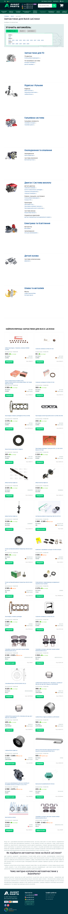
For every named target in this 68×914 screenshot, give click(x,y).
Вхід (62, 1)
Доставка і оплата (47, 1)
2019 (42, 40)
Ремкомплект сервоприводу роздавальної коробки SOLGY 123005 (47, 583)
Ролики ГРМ (28, 200)
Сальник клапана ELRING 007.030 (44, 348)
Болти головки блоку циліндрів (33, 189)
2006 (17, 43)
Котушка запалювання (30, 233)
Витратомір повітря (30, 212)
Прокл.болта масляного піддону (14, 449)
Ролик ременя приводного (32, 58)
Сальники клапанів (29, 187)
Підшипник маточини (30, 92)
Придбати (9, 362)
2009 (28, 43)
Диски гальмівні (29, 64)
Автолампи (27, 228)
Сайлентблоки (28, 94)
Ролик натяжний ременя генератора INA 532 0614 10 (18, 549)
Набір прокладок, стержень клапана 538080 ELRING (17, 348)
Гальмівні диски (29, 125)
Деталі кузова (31, 256)
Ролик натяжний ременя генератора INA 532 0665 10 (18, 583)
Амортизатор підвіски (11, 482)
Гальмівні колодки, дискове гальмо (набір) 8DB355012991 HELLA (47, 817)
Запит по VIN (29, 904)
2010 (9, 40)
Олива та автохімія (34, 288)
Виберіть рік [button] (11, 31)
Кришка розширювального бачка (44, 784)
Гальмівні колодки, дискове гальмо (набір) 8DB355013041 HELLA (17, 650)
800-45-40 (28, 4)
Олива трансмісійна (30, 293)
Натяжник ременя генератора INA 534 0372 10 (48, 516)
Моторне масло (28, 295)
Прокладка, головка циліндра (13, 616)
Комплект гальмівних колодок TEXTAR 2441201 (48, 549)
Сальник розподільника (31, 191)
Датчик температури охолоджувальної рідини (37, 217)
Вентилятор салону (10, 817)
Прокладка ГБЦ (28, 204)
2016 (31, 40)
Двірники (27, 261)
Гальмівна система (34, 118)
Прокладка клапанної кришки (33, 206)
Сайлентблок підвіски (11, 750)
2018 (38, 40)
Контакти (55, 1)
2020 (9, 36)
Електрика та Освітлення (37, 223)
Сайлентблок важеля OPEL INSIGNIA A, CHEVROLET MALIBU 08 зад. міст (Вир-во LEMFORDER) (48, 683)
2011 (13, 40)
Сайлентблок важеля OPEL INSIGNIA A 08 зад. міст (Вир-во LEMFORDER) (18, 716)
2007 (20, 43)
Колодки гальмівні (29, 62)
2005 (13, 43)
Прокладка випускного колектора (34, 208)
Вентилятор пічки (29, 160)
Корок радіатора (29, 155)
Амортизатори (28, 90)
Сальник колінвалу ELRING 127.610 (44, 382)
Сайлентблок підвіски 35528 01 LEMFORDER (47, 717)
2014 (24, 40)
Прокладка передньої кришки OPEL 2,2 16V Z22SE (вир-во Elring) (49, 449)
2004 (9, 43)
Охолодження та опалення (38, 150)
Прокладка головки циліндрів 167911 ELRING (17, 415)
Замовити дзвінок (29, 901)
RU (5, 1)
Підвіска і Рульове (33, 85)
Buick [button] (22, 31)
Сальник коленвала (30, 193)
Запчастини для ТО (34, 53)
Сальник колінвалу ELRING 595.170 (44, 616)
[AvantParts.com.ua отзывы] (10, 910)
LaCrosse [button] (31, 31)
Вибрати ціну (41, 529)
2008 (24, 43)
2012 (17, 40)
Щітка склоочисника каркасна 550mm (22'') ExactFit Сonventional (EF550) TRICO (47, 750)
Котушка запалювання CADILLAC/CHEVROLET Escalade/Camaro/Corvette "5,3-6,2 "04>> (17, 783)
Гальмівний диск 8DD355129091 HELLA (15, 683)
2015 (28, 40)
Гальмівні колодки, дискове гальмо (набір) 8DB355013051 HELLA (47, 650)
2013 (20, 40)
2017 (35, 40)
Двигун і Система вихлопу (37, 183)
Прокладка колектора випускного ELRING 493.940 (49, 415)
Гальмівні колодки (29, 123)
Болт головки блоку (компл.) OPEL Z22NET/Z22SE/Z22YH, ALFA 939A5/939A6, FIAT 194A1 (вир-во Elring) (18, 382)
